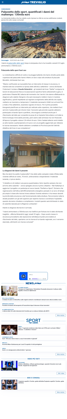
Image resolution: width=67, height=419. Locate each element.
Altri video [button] (61, 373)
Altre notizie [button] (60, 315)
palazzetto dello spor (16, 63)
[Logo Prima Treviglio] (33, 2)
